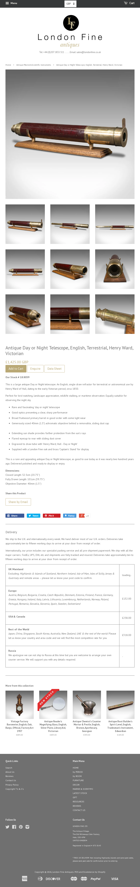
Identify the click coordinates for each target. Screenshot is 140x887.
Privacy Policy (12, 784)
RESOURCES (78, 801)
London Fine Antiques (63, 872)
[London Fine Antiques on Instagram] (27, 827)
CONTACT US (79, 810)
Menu (13, 3)
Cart (132, 3)
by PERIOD (78, 772)
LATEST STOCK (80, 793)
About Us (9, 772)
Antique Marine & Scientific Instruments (33, 65)
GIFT (75, 797)
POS (77, 872)
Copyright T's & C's (14, 789)
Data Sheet (54, 368)
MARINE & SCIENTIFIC (83, 789)
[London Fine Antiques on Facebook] (14, 827)
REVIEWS (77, 806)
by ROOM (77, 776)
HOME (76, 767)
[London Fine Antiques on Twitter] (7, 827)
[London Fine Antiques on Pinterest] (21, 827)
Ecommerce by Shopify (94, 872)
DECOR (76, 784)
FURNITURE (78, 780)
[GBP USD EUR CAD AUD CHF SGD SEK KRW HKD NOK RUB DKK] (70, 3)
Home (8, 65)
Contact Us (10, 780)
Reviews (9, 776)
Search (8, 767)
